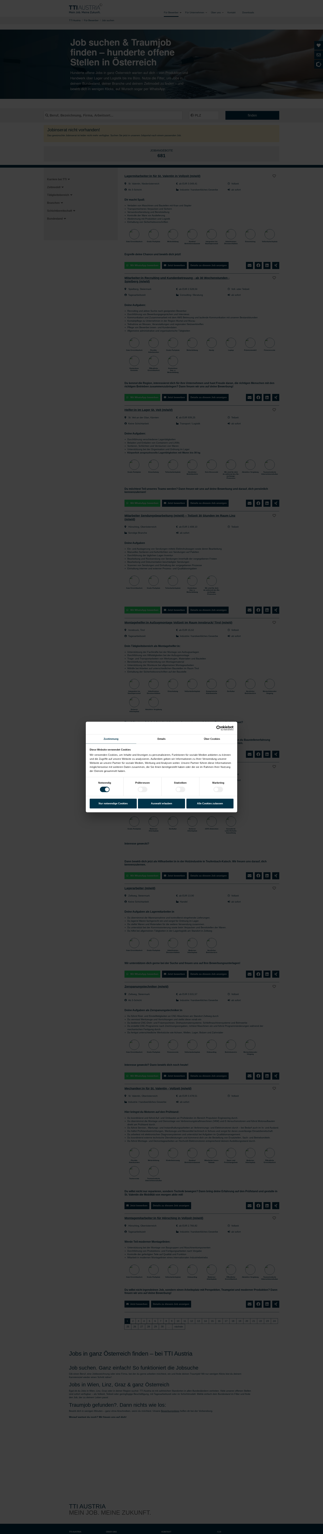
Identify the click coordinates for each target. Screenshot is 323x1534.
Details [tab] (161, 738)
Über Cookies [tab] (212, 738)
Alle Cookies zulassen (210, 803)
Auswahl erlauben (161, 803)
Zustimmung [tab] (111, 738)
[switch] (142, 789)
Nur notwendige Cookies (113, 803)
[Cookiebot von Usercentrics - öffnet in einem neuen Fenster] (219, 728)
